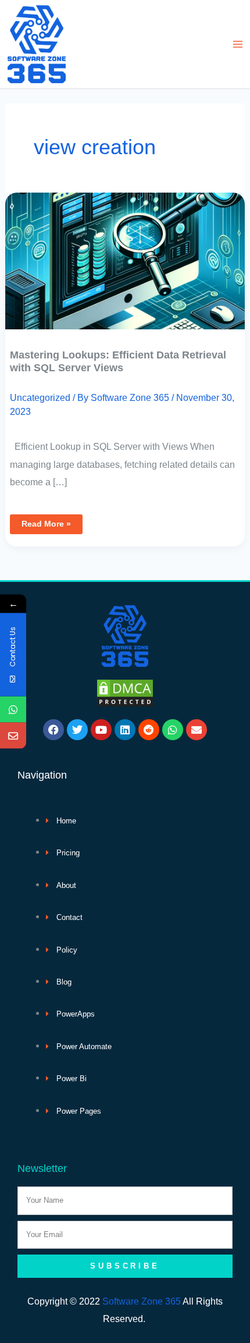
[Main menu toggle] (237, 44)
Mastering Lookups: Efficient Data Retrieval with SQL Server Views (118, 361)
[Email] (13, 736)
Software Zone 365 (141, 1301)
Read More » (46, 521)
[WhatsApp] (13, 710)
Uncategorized (40, 397)
